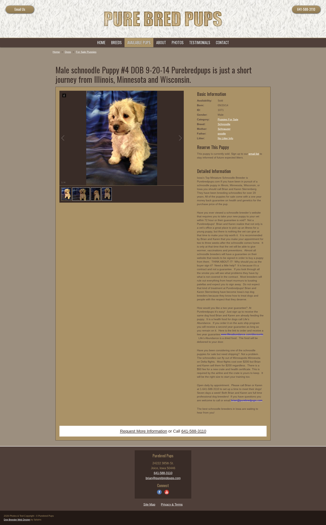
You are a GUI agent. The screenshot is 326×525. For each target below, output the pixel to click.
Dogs (68, 51)
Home (56, 51)
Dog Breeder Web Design (17, 519)
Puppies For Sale (228, 119)
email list (254, 153)
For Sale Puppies (86, 51)
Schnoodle (224, 124)
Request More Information (143, 431)
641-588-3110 (306, 9)
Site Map (149, 504)
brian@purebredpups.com (163, 478)
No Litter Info (225, 138)
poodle (222, 133)
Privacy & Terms (172, 504)
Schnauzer (224, 128)
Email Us (20, 9)
